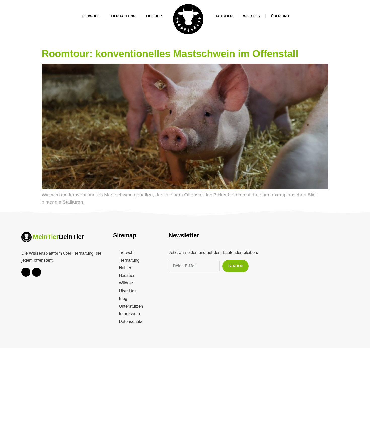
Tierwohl (90, 16)
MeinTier (46, 236)
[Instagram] (36, 272)
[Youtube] (25, 272)
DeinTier (71, 236)
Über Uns (280, 16)
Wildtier (251, 16)
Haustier (224, 16)
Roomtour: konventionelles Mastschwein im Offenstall (170, 53)
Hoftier (154, 16)
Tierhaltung (123, 16)
